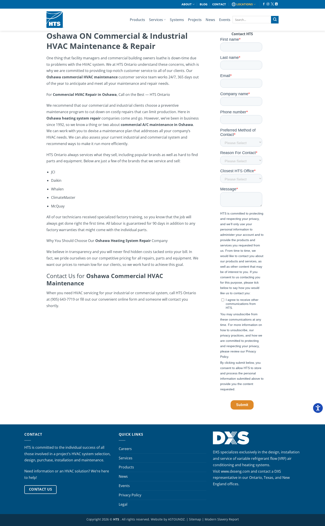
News (210, 19)
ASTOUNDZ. (176, 519)
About (187, 4)
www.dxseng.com (235, 471)
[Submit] (275, 19)
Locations (244, 4)
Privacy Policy (130, 495)
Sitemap (195, 519)
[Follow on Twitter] (272, 4)
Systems (177, 19)
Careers (125, 448)
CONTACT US (40, 489)
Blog (203, 4)
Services (156, 19)
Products (137, 19)
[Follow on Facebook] (263, 4)
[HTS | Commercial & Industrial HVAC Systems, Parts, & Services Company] (55, 19)
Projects (195, 19)
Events (224, 19)
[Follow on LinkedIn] (276, 4)
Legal (123, 504)
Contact (219, 4)
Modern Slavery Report (222, 519)
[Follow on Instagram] (268, 4)
